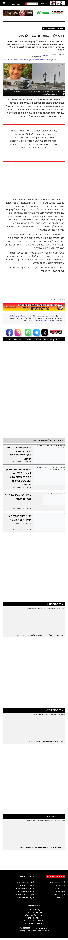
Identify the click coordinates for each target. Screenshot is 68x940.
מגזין (58, 891)
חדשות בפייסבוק (22, 894)
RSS (58, 898)
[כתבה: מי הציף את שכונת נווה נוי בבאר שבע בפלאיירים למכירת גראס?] (49, 454)
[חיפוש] (26, 4)
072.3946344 (24, 928)
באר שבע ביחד (23, 898)
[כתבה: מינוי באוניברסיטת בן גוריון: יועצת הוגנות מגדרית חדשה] (49, 522)
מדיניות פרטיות (23, 882)
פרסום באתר (55, 882)
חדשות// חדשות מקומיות (53, 28)
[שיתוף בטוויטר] (29, 60)
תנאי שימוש (24, 885)
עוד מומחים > (55, 816)
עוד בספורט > (55, 603)
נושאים (57, 894)
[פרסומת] (50, 13)
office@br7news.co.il (27, 931)
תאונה (59, 299)
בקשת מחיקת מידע (21, 888)
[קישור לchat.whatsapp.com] (34, 307)
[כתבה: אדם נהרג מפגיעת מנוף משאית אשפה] (54, 498)
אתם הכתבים (23, 891)
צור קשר (56, 888)
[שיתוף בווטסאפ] (51, 60)
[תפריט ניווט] (4, 3)
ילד (51, 299)
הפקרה (54, 299)
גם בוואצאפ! (24, 876)
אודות (58, 885)
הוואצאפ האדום (53, 876)
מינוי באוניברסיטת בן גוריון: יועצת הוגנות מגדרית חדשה (19, 520)
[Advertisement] (34, 286)
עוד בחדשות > (54, 710)
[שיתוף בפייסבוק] (39, 60)
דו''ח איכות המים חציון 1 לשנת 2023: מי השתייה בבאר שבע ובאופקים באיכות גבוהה (18, 477)
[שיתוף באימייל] (18, 60)
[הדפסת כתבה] (8, 60)
